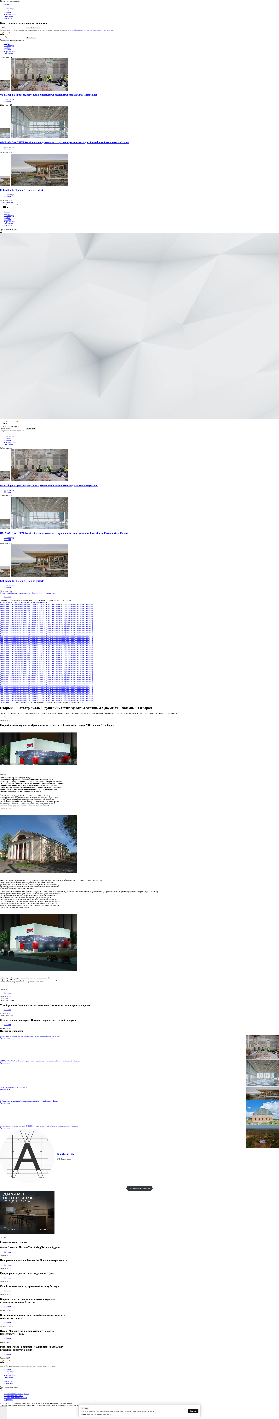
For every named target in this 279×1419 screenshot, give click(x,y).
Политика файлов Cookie (13, 1396)
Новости (7, 12)
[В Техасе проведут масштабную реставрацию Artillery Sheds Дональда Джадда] (262, 1112)
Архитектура (9, 8)
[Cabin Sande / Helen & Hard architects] (262, 1093)
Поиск (2, 38)
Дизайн (7, 10)
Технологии (8, 16)
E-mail (2, 28)
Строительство (9, 14)
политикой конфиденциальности (80, 30)
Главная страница (6, 702)
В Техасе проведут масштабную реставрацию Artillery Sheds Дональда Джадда (29, 1101)
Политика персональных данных (16, 1394)
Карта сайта (8, 1383)
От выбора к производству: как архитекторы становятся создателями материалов (30, 1036)
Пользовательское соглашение (15, 1398)
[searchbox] (15, 38)
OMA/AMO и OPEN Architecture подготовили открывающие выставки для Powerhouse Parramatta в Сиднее (40, 1061)
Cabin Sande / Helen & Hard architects (13, 1087)
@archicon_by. (65, 1153)
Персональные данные (104, 1414)
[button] (139, 1)
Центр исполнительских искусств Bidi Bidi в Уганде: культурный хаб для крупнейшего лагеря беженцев (39, 1126)
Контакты (8, 18)
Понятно (193, 1411)
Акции (6, 7)
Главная (7, 5)
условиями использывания (104, 30)
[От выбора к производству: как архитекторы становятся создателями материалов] (262, 1047)
